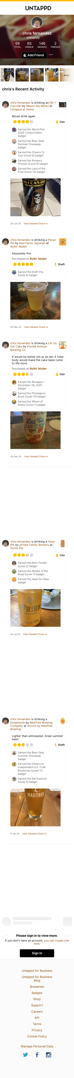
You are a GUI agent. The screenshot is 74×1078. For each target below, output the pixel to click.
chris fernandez (20, 102)
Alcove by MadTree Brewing (31, 727)
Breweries (37, 986)
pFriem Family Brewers (34, 544)
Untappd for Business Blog (37, 978)
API (37, 1018)
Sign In (37, 953)
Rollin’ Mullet (18, 246)
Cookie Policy (37, 1036)
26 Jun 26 (15, 223)
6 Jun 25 (14, 834)
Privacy (37, 1030)
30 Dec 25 (15, 327)
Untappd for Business (37, 970)
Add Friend (36, 55)
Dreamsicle (17, 722)
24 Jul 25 (15, 634)
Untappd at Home (22, 109)
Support (37, 1005)
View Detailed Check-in (36, 223)
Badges (37, 993)
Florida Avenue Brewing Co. (28, 348)
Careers (37, 1011)
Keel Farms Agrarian (32, 243)
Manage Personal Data (37, 1046)
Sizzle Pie (16, 548)
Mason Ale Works (37, 106)
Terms (37, 1024)
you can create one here (51, 942)
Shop (37, 999)
